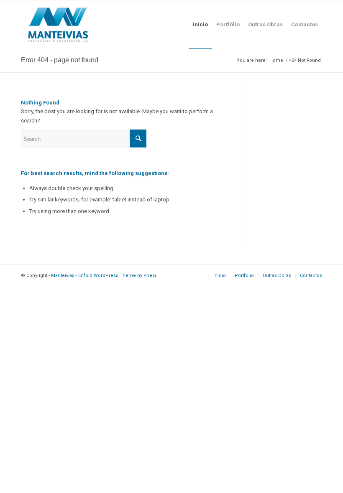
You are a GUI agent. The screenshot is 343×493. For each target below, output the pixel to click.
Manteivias (62, 275)
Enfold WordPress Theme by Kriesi (117, 275)
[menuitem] (200, 24)
